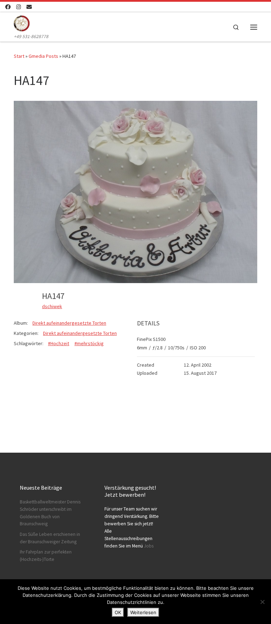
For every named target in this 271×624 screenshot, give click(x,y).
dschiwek (52, 306)
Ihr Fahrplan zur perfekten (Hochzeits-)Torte (46, 555)
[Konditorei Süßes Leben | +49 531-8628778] (22, 22)
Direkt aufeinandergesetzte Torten (69, 323)
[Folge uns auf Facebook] (8, 7)
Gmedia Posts (43, 56)
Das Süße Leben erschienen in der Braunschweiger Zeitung (50, 538)
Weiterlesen (143, 612)
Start (19, 56)
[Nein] (262, 601)
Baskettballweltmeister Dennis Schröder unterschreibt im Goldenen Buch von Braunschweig (50, 513)
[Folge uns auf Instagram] (18, 7)
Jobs (148, 546)
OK (118, 612)
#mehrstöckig (89, 343)
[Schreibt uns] (29, 7)
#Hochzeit (58, 343)
